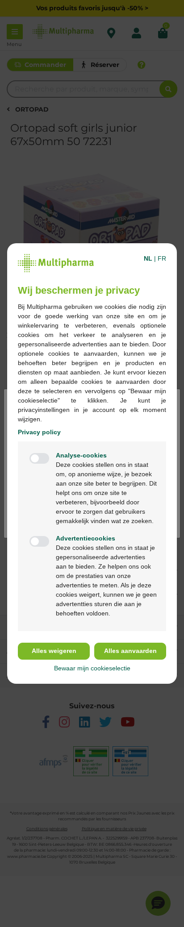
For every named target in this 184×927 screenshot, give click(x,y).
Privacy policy (39, 432)
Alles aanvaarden (130, 650)
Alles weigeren (54, 650)
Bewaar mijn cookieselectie (92, 668)
